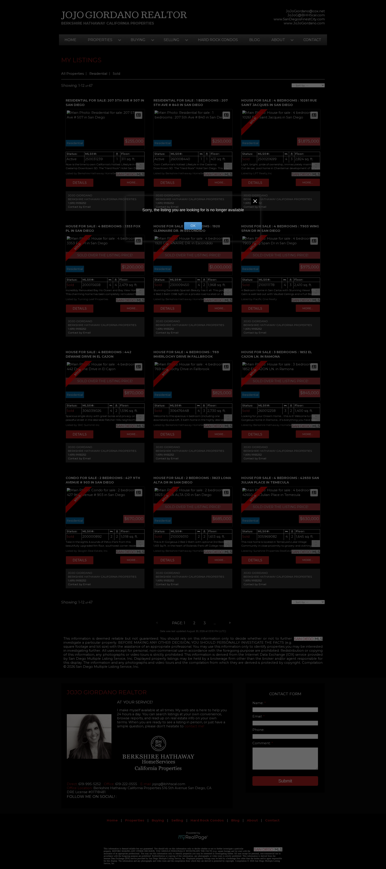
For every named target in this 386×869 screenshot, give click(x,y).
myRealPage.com (193, 837)
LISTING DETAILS (79, 183)
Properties (100, 40)
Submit (285, 780)
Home (70, 40)
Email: (257, 716)
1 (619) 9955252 (77, 203)
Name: (258, 703)
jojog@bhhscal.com (168, 784)
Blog (254, 40)
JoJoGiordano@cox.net (305, 11)
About (278, 40)
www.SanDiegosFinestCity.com (299, 19)
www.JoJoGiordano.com (304, 23)
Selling (171, 40)
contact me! (194, 726)
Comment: (261, 743)
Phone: (258, 730)
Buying (138, 40)
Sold (116, 74)
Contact (312, 40)
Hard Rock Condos (218, 40)
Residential (98, 74)
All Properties (72, 74)
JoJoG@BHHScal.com (306, 15)
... (215, 623)
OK (193, 226)
